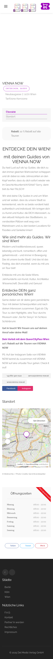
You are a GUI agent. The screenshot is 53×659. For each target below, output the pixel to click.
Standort (10, 116)
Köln (7, 592)
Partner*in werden (14, 622)
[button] (7, 435)
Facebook (10, 388)
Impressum (11, 632)
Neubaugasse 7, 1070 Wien (20, 94)
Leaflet (20, 464)
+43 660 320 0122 (14, 376)
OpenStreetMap (32, 464)
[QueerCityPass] (25, 7)
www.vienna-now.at (15, 382)
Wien (7, 597)
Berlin (8, 587)
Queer (23, 88)
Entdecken (12, 88)
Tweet (28, 546)
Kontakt (9, 617)
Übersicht (11, 112)
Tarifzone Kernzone (16, 98)
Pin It (42, 546)
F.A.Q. (7, 612)
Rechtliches (11, 627)
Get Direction (39, 421)
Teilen (13, 546)
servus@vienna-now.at (38, 376)
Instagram (26, 388)
